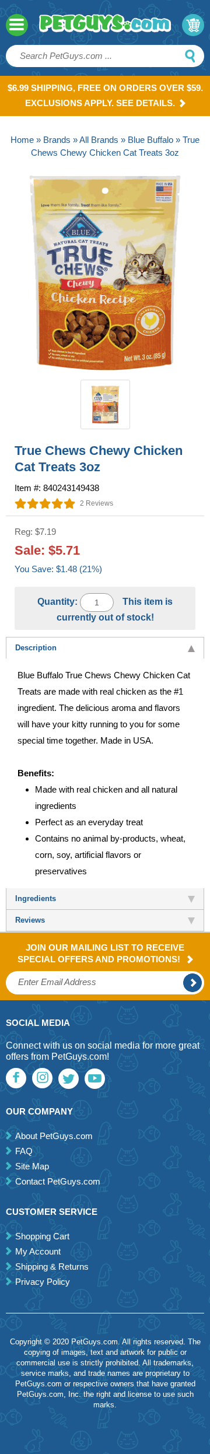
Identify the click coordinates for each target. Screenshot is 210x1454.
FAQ (24, 1151)
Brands (57, 140)
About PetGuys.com (54, 1136)
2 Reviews (96, 503)
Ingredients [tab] (35, 898)
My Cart (193, 25)
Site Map (32, 1166)
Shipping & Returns (52, 1266)
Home (22, 140)
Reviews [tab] (30, 920)
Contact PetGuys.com (57, 1181)
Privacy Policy (42, 1282)
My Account (38, 1251)
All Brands (98, 140)
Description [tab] (36, 647)
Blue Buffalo (150, 140)
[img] (45, 503)
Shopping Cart (42, 1236)
